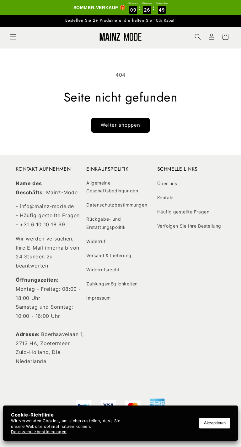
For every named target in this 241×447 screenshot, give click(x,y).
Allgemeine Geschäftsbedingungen (112, 186)
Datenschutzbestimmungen (116, 204)
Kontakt (165, 197)
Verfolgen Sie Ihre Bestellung (189, 226)
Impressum (98, 298)
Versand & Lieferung (108, 255)
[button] (13, 37)
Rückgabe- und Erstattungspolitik (106, 222)
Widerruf (95, 241)
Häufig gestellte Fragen (183, 211)
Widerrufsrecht (102, 269)
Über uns (167, 183)
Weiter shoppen (120, 125)
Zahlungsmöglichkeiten (112, 283)
